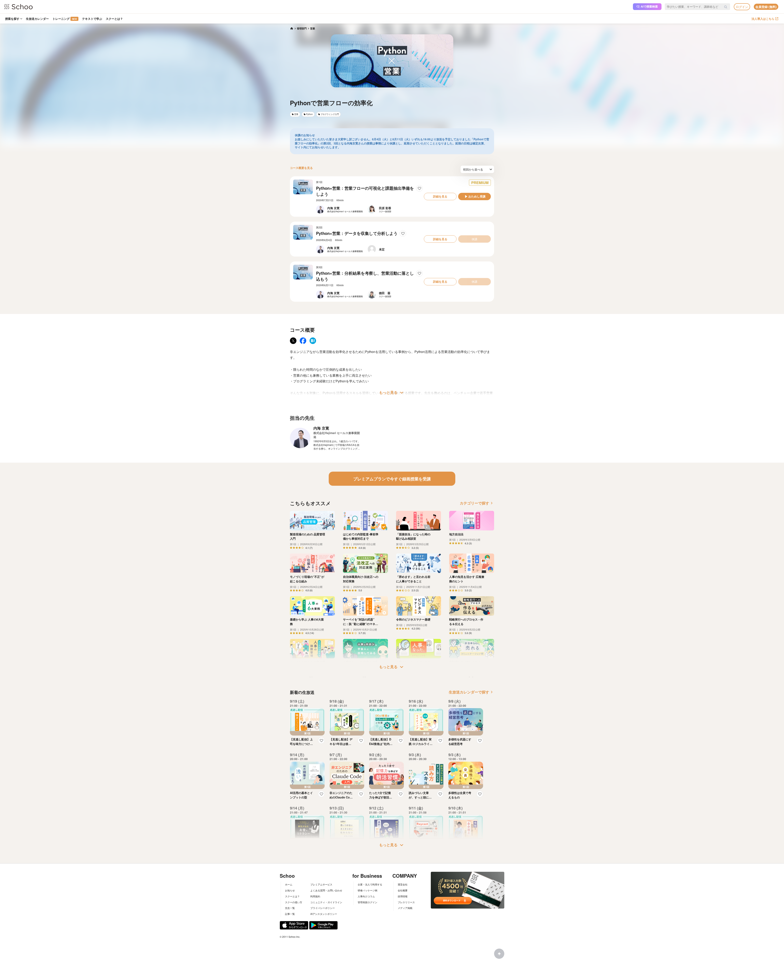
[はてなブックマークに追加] (313, 340)
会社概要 (403, 890)
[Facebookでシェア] (303, 340)
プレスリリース (406, 902)
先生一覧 (290, 908)
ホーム (288, 884)
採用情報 (403, 896)
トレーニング (64, 19)
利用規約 (315, 896)
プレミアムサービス (321, 884)
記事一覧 (290, 913)
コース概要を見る (301, 168)
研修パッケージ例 (367, 890)
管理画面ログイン (367, 902)
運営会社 (403, 884)
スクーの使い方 (293, 902)
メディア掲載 (405, 908)
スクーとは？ (114, 19)
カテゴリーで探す (477, 503)
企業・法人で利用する (370, 884)
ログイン (742, 6)
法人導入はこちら (763, 19)
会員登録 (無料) (766, 6)
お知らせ (290, 890)
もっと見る (392, 392)
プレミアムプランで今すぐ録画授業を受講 (392, 479)
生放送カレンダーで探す (471, 692)
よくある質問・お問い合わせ (326, 890)
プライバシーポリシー (322, 908)
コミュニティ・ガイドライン (326, 902)
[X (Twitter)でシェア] (293, 340)
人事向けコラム (366, 896)
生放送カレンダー (37, 19)
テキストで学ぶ (92, 19)
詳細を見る (440, 196)
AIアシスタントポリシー (323, 913)
